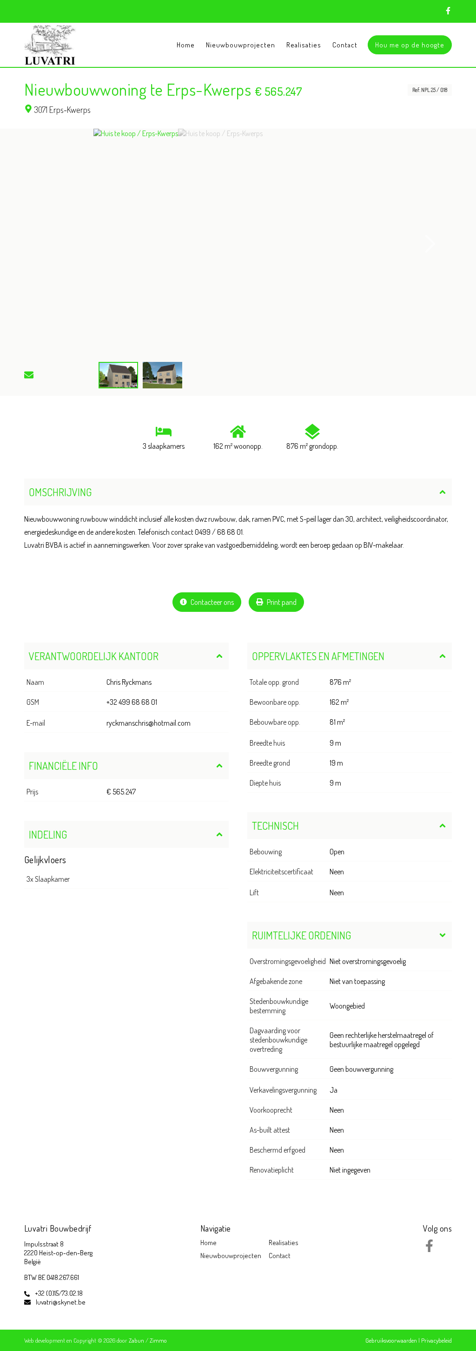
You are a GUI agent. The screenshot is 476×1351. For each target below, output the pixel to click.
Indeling (48, 834)
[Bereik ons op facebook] (429, 1249)
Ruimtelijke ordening (301, 935)
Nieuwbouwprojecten (240, 44)
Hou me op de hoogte (409, 44)
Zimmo (158, 1340)
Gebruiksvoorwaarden (391, 1340)
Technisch (275, 825)
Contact (344, 44)
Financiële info (63, 765)
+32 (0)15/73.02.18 (59, 1293)
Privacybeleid (436, 1340)
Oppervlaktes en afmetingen (318, 655)
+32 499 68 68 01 (131, 702)
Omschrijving (60, 491)
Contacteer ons (211, 602)
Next (430, 244)
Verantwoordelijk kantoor (94, 655)
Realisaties (303, 44)
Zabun (136, 1340)
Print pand (281, 602)
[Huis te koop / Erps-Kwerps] (135, 244)
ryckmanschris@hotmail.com (148, 723)
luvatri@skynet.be (61, 1302)
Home (186, 44)
